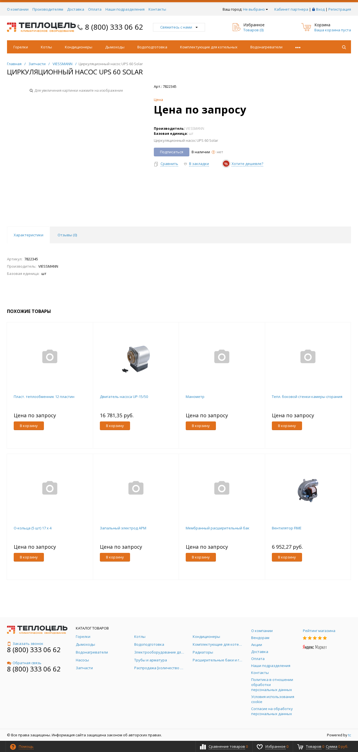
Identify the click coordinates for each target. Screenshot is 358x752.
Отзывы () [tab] (67, 234)
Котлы (46, 46)
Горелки (20, 46)
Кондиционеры (78, 46)
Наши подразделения (125, 9)
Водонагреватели (266, 46)
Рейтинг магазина (319, 630)
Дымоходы (114, 46)
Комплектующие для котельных (208, 46)
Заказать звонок (28, 643)
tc (349, 734)
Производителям (47, 9)
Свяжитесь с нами (176, 27)
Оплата (95, 9)
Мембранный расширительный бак (217, 528)
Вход (320, 9)
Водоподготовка (152, 46)
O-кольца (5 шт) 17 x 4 (32, 528)
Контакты (157, 9)
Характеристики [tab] (28, 234)
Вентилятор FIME (287, 528)
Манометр (195, 396)
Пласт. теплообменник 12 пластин (44, 396)
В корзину (29, 425)
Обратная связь (27, 662)
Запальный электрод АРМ (123, 528)
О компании (18, 9)
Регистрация (339, 9)
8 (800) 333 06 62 (114, 27)
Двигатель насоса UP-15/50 (124, 396)
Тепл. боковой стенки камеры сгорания (307, 396)
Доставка (75, 9)
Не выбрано (254, 9)
